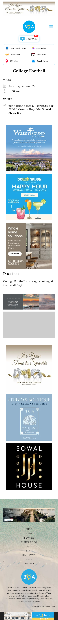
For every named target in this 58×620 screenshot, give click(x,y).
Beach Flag (41, 48)
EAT (29, 546)
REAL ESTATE (29, 555)
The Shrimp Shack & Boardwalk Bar (31, 106)
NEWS (29, 533)
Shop (29, 529)
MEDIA (29, 559)
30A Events (41, 54)
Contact (29, 563)
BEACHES (29, 538)
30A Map (14, 61)
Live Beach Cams (18, 48)
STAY (29, 550)
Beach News (42, 61)
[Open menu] (51, 27)
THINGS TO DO (29, 542)
